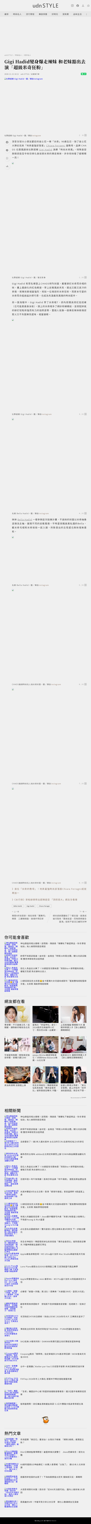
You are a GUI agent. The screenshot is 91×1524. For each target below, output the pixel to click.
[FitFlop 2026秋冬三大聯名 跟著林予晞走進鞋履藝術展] (11, 1382)
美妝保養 (43, 14)
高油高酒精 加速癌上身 (15, 1085)
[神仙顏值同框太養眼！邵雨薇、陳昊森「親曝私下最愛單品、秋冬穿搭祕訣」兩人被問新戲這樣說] (11, 947)
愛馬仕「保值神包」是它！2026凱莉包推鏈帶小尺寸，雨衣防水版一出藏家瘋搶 (45, 1027)
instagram (36, 135)
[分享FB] (7, 142)
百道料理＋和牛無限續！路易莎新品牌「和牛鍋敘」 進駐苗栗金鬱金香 (53, 1179)
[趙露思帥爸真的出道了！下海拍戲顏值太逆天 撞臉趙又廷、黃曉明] (11, 1480)
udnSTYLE (8, 55)
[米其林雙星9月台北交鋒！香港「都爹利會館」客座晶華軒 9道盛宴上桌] (11, 1195)
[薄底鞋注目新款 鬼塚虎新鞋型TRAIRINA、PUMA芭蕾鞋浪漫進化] (11, 1332)
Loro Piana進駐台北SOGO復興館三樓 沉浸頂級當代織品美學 (49, 1266)
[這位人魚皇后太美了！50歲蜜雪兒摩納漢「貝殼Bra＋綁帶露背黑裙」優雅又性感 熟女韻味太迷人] (11, 972)
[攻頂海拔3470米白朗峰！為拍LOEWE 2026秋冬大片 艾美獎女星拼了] (11, 1320)
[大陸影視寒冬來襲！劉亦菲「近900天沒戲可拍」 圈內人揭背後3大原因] (11, 1493)
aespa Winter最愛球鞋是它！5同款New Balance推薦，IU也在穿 (45, 1057)
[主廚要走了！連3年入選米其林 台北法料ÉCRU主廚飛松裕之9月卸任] (11, 1145)
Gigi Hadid (30, 906)
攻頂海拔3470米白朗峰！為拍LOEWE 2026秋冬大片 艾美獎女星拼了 (52, 1316)
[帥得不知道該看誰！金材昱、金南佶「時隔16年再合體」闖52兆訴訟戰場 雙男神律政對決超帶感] (11, 959)
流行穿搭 (30, 14)
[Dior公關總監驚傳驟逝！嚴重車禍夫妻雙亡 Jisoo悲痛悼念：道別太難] (11, 1455)
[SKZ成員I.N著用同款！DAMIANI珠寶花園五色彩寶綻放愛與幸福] (11, 1345)
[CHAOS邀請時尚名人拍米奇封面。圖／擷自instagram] (49, 635)
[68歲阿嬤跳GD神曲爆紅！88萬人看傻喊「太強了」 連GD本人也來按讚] (11, 1468)
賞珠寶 (65, 14)
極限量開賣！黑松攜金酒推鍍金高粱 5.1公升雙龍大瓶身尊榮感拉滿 (51, 1403)
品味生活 (77, 14)
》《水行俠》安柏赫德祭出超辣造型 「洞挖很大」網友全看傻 (44, 899)
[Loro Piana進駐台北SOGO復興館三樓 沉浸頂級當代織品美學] (11, 1270)
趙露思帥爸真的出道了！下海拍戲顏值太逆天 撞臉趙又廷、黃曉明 (51, 1476)
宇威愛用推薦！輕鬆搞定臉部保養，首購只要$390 (17, 1056)
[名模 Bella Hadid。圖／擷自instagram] (49, 464)
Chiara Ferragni (44, 906)
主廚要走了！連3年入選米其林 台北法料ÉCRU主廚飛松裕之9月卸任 (52, 1141)
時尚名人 (17, 14)
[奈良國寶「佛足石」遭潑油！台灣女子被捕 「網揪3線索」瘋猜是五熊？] (11, 1443)
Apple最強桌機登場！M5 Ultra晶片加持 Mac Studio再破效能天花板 (52, 1253)
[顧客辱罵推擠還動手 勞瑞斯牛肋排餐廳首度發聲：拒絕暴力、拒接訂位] (11, 1307)
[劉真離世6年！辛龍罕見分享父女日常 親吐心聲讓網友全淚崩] (11, 1505)
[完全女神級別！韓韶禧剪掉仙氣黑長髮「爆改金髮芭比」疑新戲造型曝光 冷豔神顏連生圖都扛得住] (11, 1245)
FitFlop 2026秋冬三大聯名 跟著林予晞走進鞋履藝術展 (46, 1378)
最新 (6, 14)
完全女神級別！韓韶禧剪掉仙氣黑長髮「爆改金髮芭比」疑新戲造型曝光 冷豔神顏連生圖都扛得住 (45, 1088)
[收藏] (7, 158)
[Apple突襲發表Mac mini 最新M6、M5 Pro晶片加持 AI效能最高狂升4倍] (11, 1282)
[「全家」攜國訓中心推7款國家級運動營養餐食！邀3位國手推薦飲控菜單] (11, 1395)
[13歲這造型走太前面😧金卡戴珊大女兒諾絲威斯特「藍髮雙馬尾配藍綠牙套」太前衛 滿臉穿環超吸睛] (11, 984)
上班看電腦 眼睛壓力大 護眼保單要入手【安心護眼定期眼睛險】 (73, 1027)
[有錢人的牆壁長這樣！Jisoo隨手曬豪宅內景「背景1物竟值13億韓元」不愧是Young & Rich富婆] (11, 1220)
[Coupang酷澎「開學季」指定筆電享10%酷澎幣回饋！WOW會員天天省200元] (11, 1357)
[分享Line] (7, 150)
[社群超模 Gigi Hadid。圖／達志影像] (49, 218)
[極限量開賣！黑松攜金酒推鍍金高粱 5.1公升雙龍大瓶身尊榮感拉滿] (11, 1407)
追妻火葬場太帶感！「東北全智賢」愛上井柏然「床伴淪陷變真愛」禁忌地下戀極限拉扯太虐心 (73, 1088)
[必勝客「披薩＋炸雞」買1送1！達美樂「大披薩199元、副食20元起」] (11, 1295)
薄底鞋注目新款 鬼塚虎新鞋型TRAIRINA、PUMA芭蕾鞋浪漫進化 (50, 1328)
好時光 (55, 14)
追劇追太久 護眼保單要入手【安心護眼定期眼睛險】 (74, 1056)
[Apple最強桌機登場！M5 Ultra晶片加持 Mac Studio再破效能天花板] (11, 1257)
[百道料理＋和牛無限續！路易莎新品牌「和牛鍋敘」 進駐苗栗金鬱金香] (11, 1182)
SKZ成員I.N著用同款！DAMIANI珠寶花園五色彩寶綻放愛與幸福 (50, 1341)
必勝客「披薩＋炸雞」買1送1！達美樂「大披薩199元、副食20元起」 (53, 1291)
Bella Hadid (18, 906)
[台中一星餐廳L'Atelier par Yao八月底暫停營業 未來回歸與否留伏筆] (11, 1370)
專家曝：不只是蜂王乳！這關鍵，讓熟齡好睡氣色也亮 (17, 1026)
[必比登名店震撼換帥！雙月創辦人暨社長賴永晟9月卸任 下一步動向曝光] (11, 1232)
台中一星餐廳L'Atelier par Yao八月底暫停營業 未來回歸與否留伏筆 (52, 1366)
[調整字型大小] (7, 166)
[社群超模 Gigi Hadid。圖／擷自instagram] (45, 105)
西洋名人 (27, 55)
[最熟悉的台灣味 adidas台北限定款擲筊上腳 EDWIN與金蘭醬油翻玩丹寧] (11, 1157)
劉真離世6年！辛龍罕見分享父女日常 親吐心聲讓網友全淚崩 (49, 1501)
